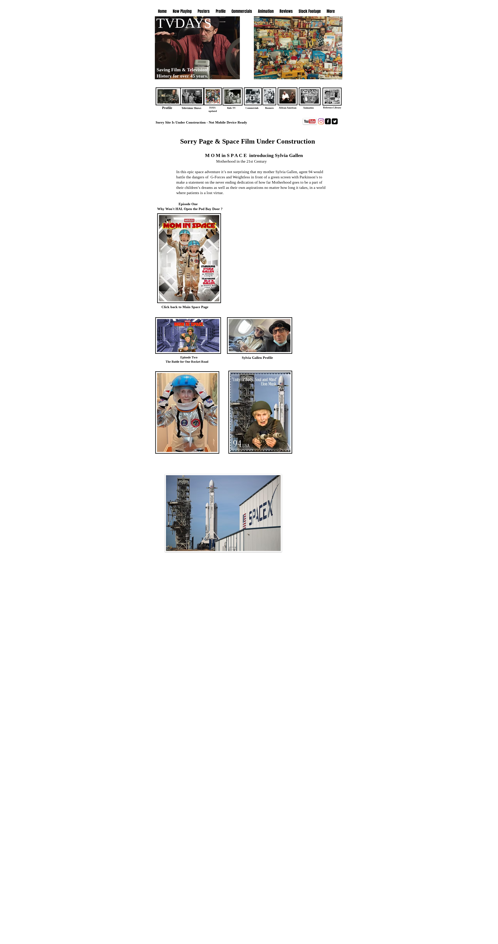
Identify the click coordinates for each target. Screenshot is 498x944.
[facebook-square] (328, 121)
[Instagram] (321, 121)
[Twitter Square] (335, 121)
